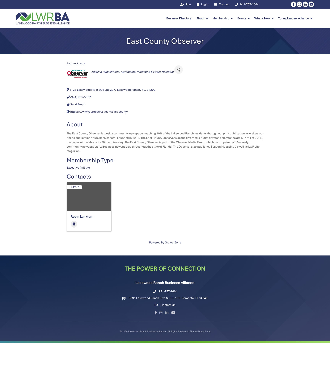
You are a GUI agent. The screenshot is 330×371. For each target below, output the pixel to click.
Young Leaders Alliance (293, 18)
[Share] (178, 69)
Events (241, 18)
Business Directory (178, 18)
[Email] (74, 224)
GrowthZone (173, 242)
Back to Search (76, 63)
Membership (221, 18)
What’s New (262, 18)
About (200, 18)
